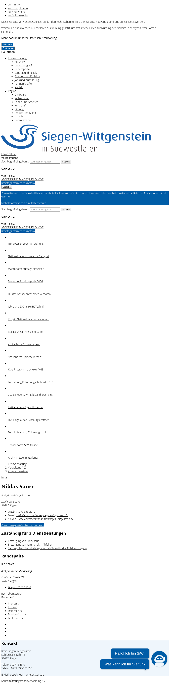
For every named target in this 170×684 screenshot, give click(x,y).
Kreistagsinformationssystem (18, 183)
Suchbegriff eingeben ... (15, 161)
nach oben (7, 593)
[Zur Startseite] (76, 150)
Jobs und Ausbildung (27, 80)
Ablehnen (7, 44)
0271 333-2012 (26, 511)
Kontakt (19, 87)
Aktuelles (20, 62)
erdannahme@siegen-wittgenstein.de (44, 519)
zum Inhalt (14, 4)
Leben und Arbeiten (26, 102)
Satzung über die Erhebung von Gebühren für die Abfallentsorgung (47, 548)
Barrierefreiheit (17, 614)
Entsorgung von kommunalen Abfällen (30, 544)
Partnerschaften (24, 83)
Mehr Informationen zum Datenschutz (23, 203)
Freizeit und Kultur (25, 113)
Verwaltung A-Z (23, 65)
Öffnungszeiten (19, 681)
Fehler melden (16, 618)
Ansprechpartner (18, 471)
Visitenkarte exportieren (31, 525)
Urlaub (19, 116)
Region (12, 91)
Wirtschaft (20, 105)
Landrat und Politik (26, 73)
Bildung (19, 109)
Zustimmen (8, 48)
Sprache (7, 187)
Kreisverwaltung (17, 58)
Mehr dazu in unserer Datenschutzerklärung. (29, 38)
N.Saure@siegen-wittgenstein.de (42, 515)
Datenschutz (15, 611)
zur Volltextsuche (18, 15)
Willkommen (22, 98)
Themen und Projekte (27, 76)
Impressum (14, 603)
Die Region (21, 94)
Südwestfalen (23, 120)
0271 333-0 (19, 587)
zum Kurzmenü (17, 12)
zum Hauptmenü (18, 8)
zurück (18, 593)
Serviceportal (22, 69)
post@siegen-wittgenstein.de (27, 674)
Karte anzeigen (9, 525)
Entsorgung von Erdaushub (23, 541)
